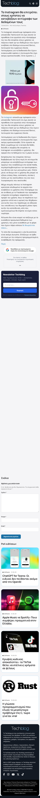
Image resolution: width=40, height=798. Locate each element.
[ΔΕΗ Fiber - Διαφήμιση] (20, 72)
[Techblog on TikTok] (23, 774)
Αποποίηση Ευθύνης (18, 785)
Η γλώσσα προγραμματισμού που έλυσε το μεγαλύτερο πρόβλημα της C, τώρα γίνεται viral (16, 710)
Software (5, 28)
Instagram (8, 117)
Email (3, 526)
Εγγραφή (20, 290)
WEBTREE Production (27, 789)
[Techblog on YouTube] (13, 774)
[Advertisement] (20, 388)
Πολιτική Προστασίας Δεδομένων (21, 782)
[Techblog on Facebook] (4, 774)
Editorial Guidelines (30, 785)
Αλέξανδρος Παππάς (19, 25)
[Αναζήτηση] (30, 3)
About (18, 789)
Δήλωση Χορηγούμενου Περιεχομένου (19, 784)
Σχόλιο (4, 492)
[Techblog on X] (18, 774)
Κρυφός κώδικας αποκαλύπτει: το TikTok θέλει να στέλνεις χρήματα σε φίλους (18, 663)
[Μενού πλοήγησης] (37, 3)
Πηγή (3, 244)
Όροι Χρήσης (7, 782)
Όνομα (3, 516)
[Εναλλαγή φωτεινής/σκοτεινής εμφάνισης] (33, 3)
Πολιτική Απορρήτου (30, 295)
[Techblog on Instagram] (8, 774)
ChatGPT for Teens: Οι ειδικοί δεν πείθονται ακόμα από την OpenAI (19, 579)
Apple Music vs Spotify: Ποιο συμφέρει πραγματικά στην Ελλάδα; (19, 620)
